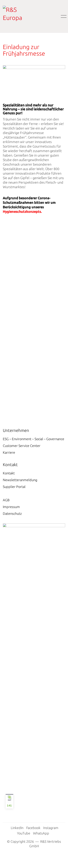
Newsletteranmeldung (20, 480)
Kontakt (9, 473)
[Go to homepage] (19, 16)
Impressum (11, 507)
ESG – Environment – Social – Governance (33, 439)
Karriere (9, 452)
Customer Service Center (21, 445)
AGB (6, 500)
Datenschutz (12, 513)
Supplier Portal (14, 486)
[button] (63, 16)
